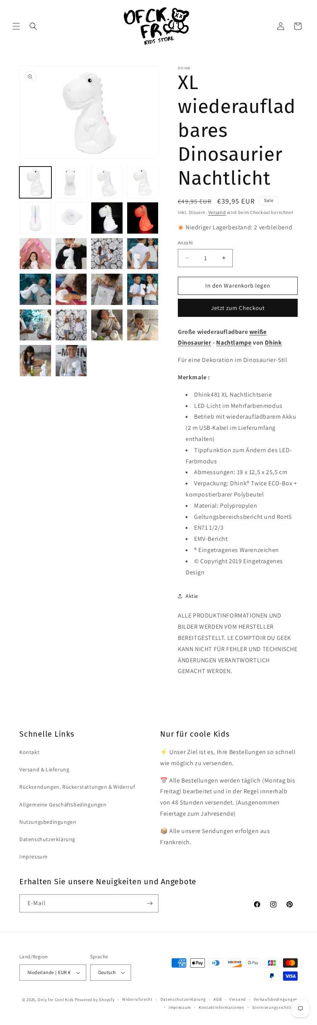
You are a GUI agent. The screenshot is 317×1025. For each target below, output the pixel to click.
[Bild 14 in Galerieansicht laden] (71, 289)
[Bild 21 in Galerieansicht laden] (35, 361)
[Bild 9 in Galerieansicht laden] (35, 254)
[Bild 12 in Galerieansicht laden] (143, 254)
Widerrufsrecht (137, 999)
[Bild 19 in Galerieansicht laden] (107, 325)
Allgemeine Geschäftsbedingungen (63, 804)
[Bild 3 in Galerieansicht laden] (107, 183)
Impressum (33, 856)
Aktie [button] (192, 595)
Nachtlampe (233, 342)
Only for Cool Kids (55, 999)
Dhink (273, 342)
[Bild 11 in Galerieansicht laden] (107, 254)
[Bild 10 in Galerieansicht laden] (71, 254)
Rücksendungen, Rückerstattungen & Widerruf (77, 786)
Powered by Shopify (95, 999)
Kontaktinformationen (221, 1007)
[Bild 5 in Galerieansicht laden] (35, 218)
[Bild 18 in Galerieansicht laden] (71, 325)
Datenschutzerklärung (47, 839)
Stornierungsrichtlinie (275, 1007)
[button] (16, 26)
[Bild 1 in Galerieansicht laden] (35, 183)
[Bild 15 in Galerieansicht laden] (107, 289)
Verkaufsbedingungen (276, 999)
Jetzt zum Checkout (238, 307)
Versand (217, 212)
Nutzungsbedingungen (47, 821)
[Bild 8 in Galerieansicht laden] (143, 218)
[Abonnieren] (149, 903)
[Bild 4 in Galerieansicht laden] (143, 183)
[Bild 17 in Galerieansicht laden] (35, 325)
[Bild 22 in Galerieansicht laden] (71, 361)
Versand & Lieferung (44, 769)
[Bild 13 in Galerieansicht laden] (35, 289)
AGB (217, 999)
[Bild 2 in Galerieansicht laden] (71, 183)
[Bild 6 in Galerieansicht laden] (71, 218)
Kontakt (29, 752)
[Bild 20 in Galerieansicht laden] (143, 325)
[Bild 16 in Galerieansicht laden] (143, 289)
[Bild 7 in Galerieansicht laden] (107, 218)
